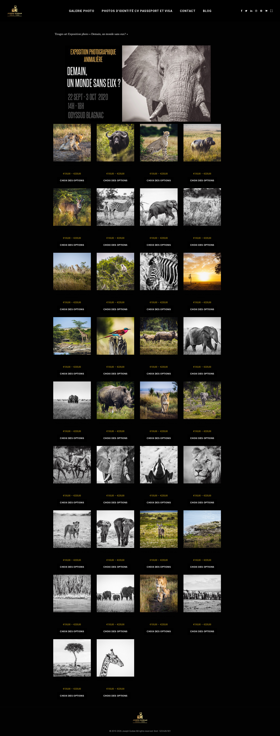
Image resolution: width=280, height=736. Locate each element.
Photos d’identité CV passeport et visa (137, 11)
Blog (207, 11)
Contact (188, 11)
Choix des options (72, 180)
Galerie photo (81, 11)
